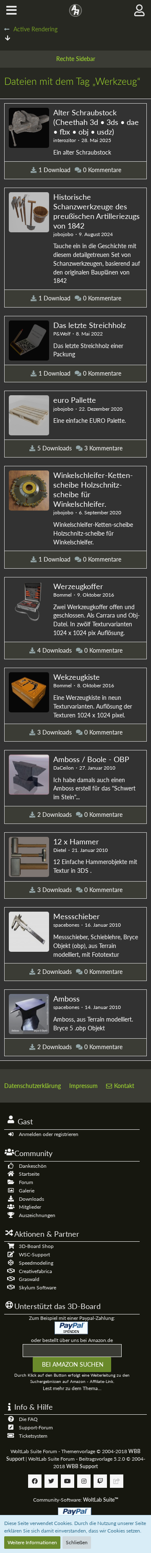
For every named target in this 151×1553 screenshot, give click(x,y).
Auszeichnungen (37, 1215)
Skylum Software (37, 1287)
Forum (26, 1182)
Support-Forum (36, 1427)
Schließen (77, 1542)
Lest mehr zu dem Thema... (72, 1388)
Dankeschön (33, 1166)
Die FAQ (28, 1419)
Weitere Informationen (32, 1542)
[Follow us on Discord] (116, 1481)
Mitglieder (30, 1207)
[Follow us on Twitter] (51, 1481)
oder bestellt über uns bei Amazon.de (72, 1340)
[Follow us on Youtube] (67, 1481)
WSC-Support (34, 1254)
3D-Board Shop (36, 1246)
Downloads (31, 1199)
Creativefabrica (35, 1271)
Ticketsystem (33, 1436)
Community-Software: (75, 1500)
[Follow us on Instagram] (84, 1481)
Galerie (26, 1190)
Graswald (29, 1279)
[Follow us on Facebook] (35, 1481)
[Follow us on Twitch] (100, 1481)
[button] (11, 10)
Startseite (29, 1174)
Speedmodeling (36, 1263)
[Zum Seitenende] (7, 37)
